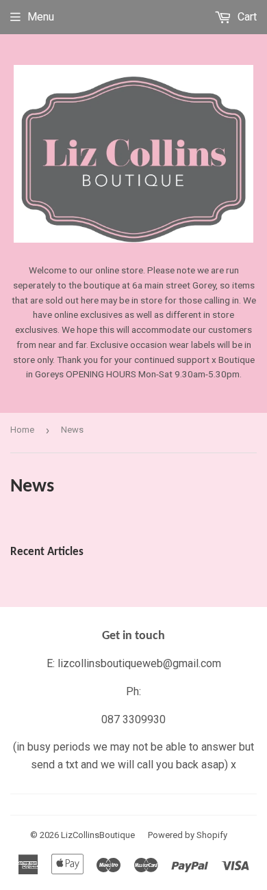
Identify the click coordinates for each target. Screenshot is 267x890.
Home (22, 429)
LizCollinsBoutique (98, 835)
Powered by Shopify (187, 835)
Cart (246, 16)
